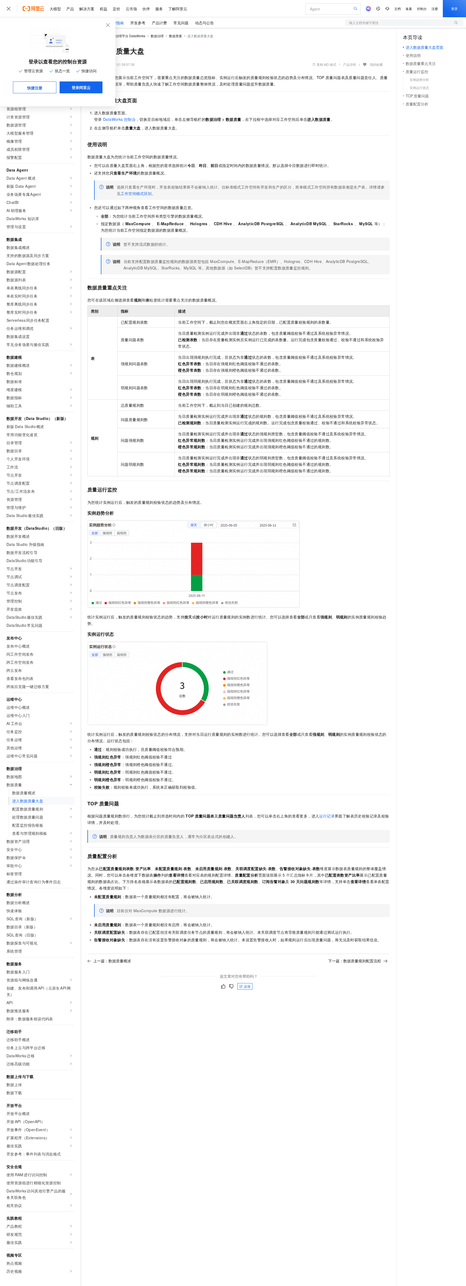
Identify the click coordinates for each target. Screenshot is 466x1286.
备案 (409, 8)
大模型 (55, 8)
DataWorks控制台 (119, 119)
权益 (103, 8)
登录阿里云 (81, 87)
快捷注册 (34, 87)
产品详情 (349, 64)
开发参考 (137, 22)
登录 (454, 8)
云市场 (131, 8)
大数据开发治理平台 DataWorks (122, 35)
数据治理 (157, 35)
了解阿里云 (177, 8)
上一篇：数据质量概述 (112, 960)
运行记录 (327, 816)
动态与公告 (204, 22)
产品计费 (159, 22)
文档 (397, 8)
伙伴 (146, 8)
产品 (70, 8)
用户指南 (116, 22)
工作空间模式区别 (136, 193)
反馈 (247, 986)
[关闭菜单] (8, 8)
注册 (434, 8)
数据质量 (175, 35)
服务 (159, 8)
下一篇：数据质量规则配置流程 (354, 960)
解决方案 (86, 8)
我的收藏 (376, 64)
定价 (116, 8)
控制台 (422, 8)
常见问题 (181, 22)
